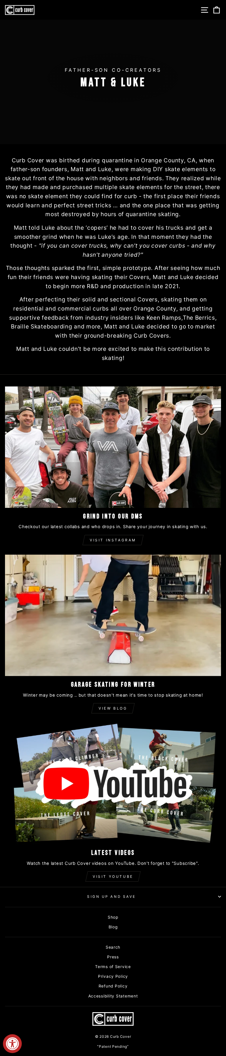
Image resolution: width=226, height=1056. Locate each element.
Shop (113, 917)
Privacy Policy (113, 976)
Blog (113, 927)
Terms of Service (113, 966)
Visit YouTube (113, 876)
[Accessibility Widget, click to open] (12, 1043)
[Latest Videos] (113, 783)
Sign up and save (111, 897)
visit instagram (113, 540)
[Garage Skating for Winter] (113, 615)
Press (113, 957)
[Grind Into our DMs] (113, 447)
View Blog (113, 708)
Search (113, 947)
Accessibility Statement (113, 996)
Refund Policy (113, 986)
